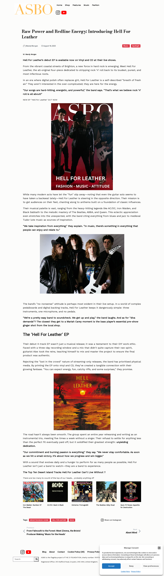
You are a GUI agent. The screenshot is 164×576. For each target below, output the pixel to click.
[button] (159, 548)
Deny (131, 566)
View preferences (151, 566)
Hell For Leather (59, 520)
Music (126, 46)
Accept (111, 566)
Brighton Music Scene (39, 520)
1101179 (97, 557)
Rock (72, 520)
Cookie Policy (125, 571)
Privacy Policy (135, 571)
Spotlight (135, 46)
